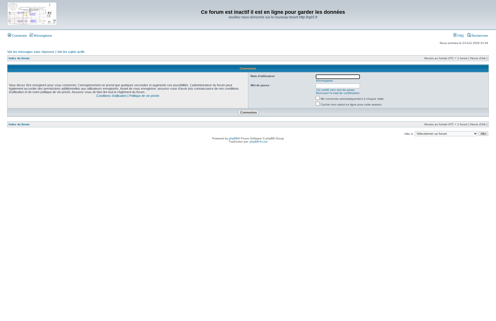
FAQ (460, 35)
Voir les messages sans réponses (31, 51)
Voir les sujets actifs (71, 51)
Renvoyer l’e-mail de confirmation (338, 93)
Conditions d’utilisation (111, 95)
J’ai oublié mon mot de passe (335, 89)
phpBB (233, 138)
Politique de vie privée (144, 95)
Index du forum (19, 58)
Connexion (19, 35)
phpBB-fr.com (259, 141)
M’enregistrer (42, 35)
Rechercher (479, 35)
